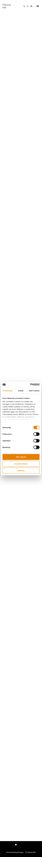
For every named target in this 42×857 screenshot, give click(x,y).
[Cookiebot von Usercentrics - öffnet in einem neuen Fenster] (30, 384)
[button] (38, 6)
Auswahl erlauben (21, 464)
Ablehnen (21, 470)
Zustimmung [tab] (7, 390)
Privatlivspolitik (30, 852)
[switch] (36, 434)
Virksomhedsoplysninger (14, 852)
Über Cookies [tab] (34, 390)
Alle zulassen (21, 457)
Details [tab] (20, 390)
